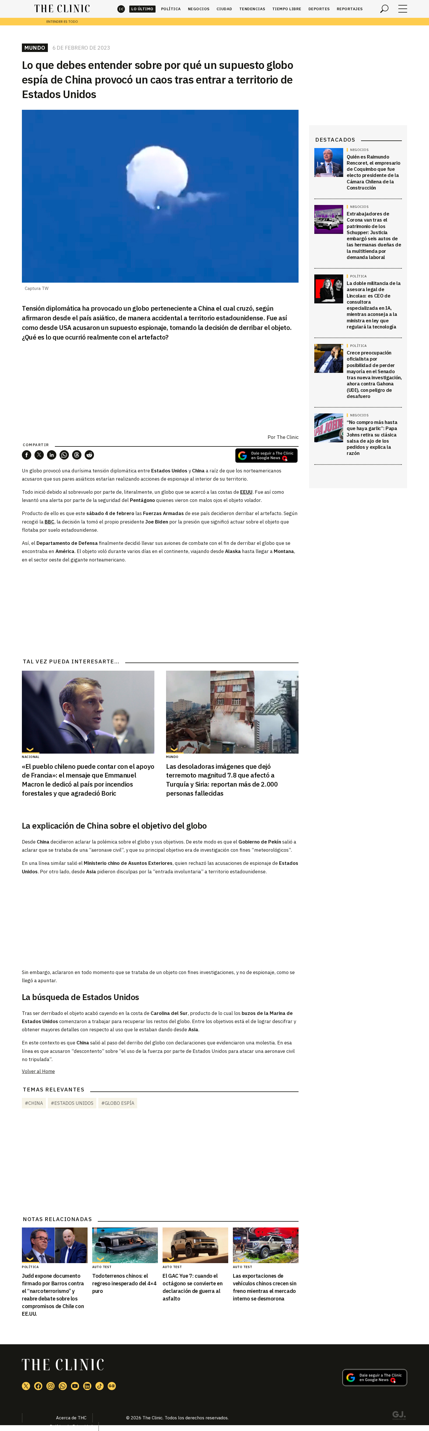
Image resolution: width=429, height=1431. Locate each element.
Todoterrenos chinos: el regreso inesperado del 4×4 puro (124, 1283)
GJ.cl (399, 1416)
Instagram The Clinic (50, 1386)
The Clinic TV (75, 1386)
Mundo (35, 47)
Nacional (30, 757)
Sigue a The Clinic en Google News (266, 455)
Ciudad (224, 8)
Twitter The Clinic (26, 1386)
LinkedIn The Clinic (87, 1386)
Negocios (199, 8)
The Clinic (121, 9)
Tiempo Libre (286, 8)
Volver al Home (38, 1071)
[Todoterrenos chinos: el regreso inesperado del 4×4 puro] (125, 1245)
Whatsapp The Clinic (63, 1386)
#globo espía (117, 1103)
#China (34, 1103)
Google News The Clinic (112, 1386)
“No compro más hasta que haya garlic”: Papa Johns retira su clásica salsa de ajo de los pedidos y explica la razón (372, 438)
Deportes (319, 8)
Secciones (402, 9)
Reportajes (350, 8)
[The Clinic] (62, 9)
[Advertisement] (160, 610)
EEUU (246, 492)
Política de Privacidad (71, 1426)
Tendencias (252, 8)
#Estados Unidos (72, 1103)
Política (171, 8)
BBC (49, 522)
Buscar (384, 9)
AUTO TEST (102, 1267)
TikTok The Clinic (99, 1386)
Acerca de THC (71, 1417)
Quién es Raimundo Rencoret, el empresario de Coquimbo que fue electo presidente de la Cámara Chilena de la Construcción (373, 172)
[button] (26, 455)
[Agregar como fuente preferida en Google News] (374, 1384)
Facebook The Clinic (38, 1386)
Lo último (142, 8)
